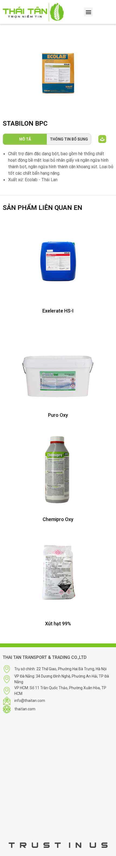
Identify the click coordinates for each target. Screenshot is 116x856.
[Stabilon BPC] (58, 73)
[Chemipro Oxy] (58, 469)
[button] (88, 11)
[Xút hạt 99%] (58, 574)
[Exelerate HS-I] (58, 261)
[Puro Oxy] (58, 365)
